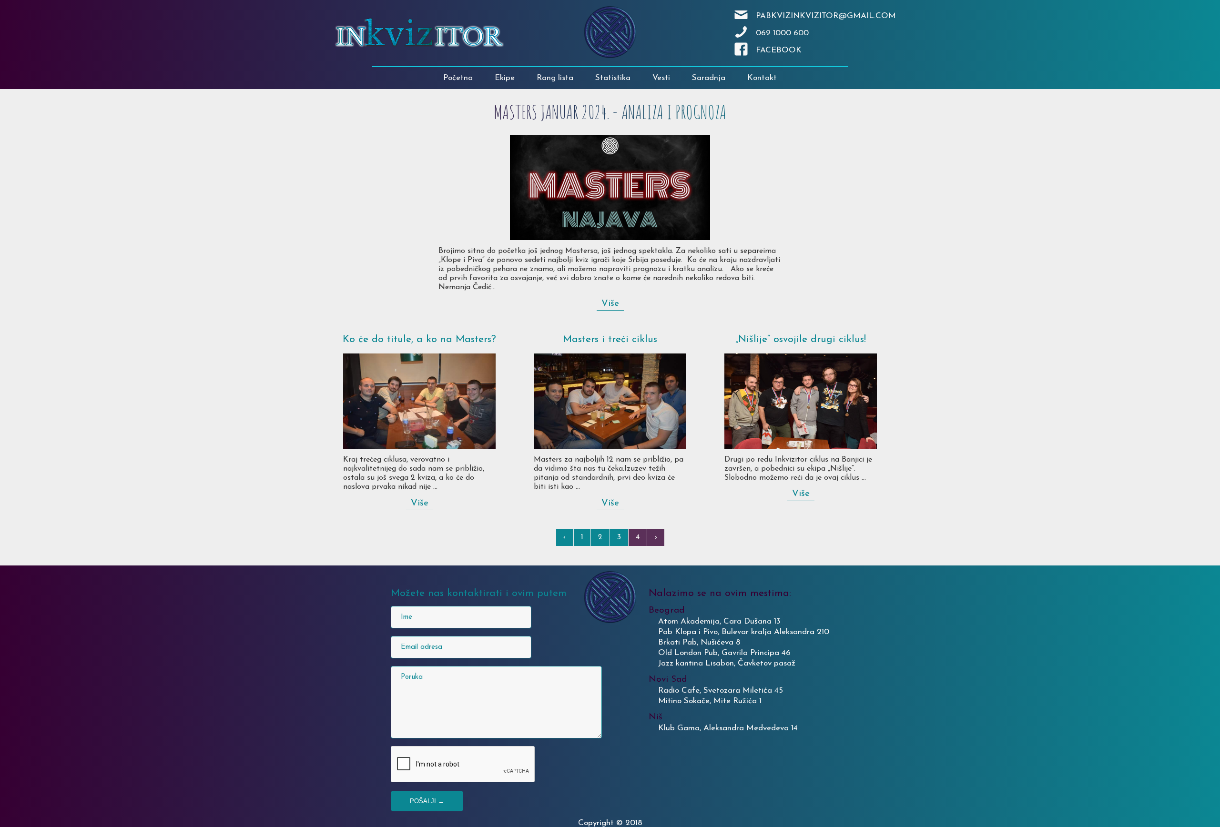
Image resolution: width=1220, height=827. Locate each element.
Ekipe (505, 78)
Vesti (661, 78)
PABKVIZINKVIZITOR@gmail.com (826, 16)
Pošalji (427, 801)
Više (610, 303)
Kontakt (762, 78)
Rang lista (555, 78)
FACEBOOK (779, 50)
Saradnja (708, 78)
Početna (458, 78)
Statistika (612, 78)
